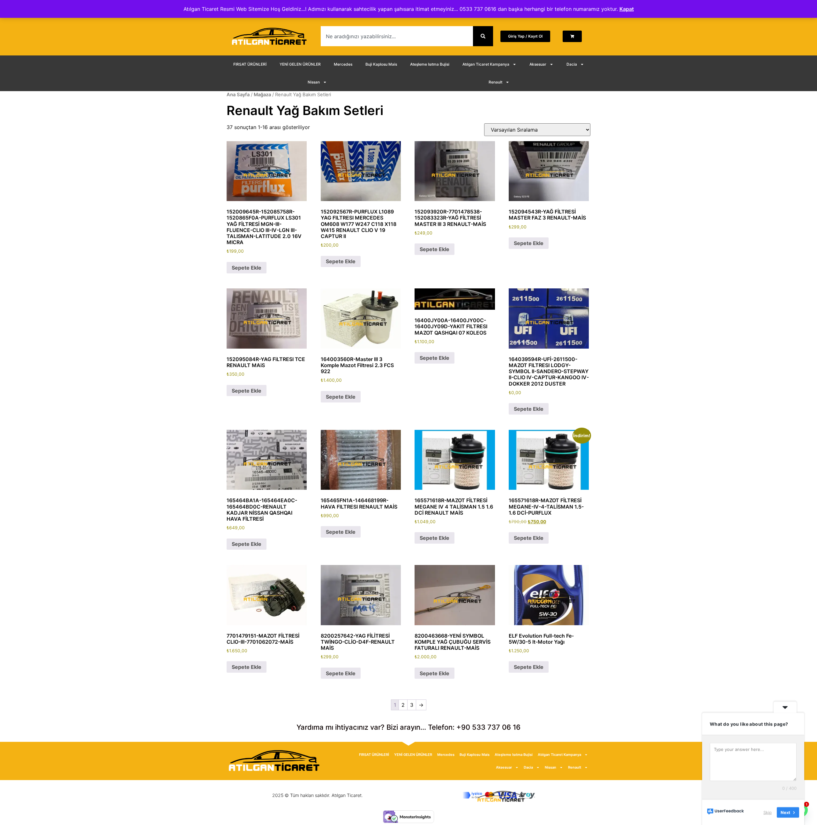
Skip (767, 811)
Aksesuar (537, 64)
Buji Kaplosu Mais (381, 64)
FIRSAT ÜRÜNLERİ (249, 64)
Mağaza (262, 95)
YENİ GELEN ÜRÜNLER (300, 64)
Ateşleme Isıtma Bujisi (429, 64)
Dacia (571, 64)
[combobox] (397, 36)
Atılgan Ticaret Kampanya (485, 64)
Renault (495, 82)
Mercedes (343, 64)
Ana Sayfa (238, 95)
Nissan (314, 82)
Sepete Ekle (246, 267)
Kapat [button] (626, 9)
